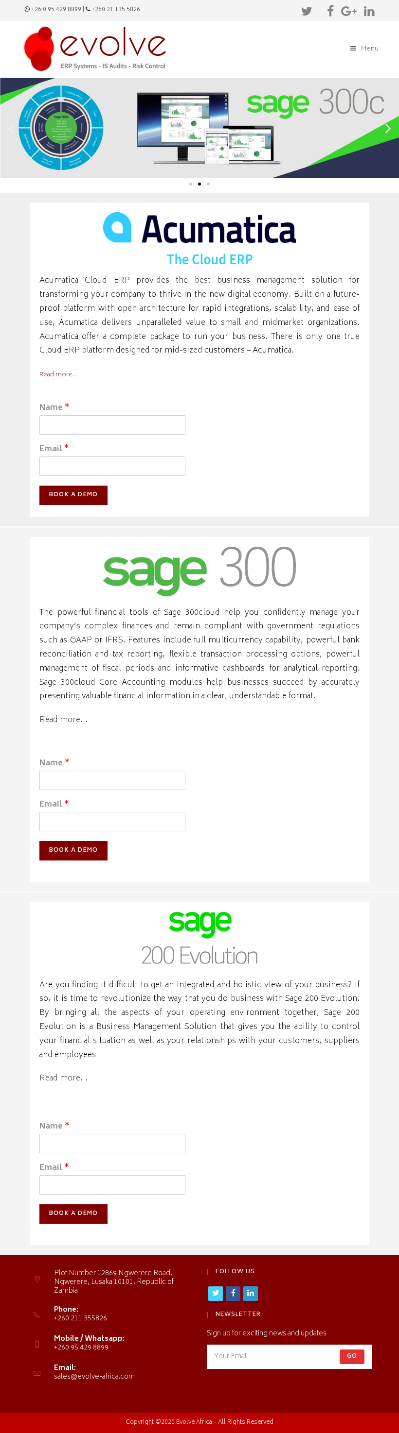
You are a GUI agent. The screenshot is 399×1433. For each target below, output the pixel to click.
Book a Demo (73, 495)
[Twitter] (308, 11)
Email (54, 449)
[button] (190, 184)
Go (352, 1356)
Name (54, 408)
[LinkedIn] (368, 11)
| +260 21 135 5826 (111, 10)
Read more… (58, 375)
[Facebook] (332, 11)
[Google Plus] (350, 11)
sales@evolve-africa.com (94, 1377)
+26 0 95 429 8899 (56, 10)
